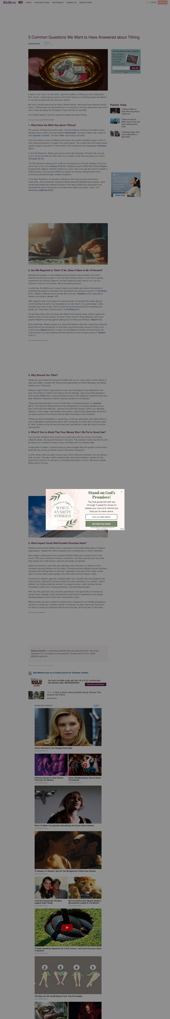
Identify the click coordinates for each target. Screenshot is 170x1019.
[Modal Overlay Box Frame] (85, 509)
